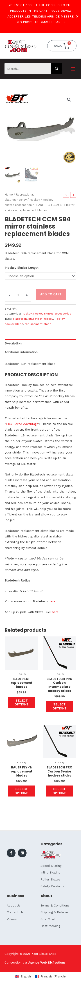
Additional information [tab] (21, 352)
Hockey (35, 199)
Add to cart (50, 294)
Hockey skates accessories (52, 313)
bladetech (20, 318)
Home (9, 194)
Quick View (21, 666)
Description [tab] (13, 343)
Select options (21, 702)
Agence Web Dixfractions (46, 962)
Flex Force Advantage (22, 424)
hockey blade (14, 324)
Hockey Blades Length (21, 267)
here (52, 601)
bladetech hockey (40, 318)
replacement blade (38, 324)
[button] (72, 68)
